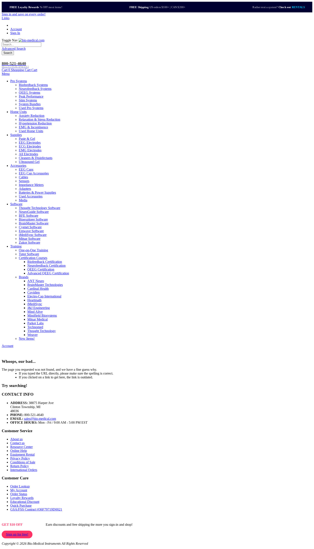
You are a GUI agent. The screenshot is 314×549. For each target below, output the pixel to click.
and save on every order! (23, 14)
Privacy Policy (20, 458)
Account (16, 29)
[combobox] (21, 44)
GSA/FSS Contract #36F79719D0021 (36, 509)
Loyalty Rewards (22, 498)
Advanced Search (14, 48)
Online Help (18, 450)
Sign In (15, 33)
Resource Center (21, 447)
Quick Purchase (21, 505)
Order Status (18, 494)
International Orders (23, 470)
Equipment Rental (22, 454)
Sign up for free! (17, 534)
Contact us (17, 443)
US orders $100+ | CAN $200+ (157, 7)
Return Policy (19, 466)
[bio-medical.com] (31, 40)
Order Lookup (20, 486)
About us (16, 439)
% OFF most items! (36, 7)
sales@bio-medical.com (40, 418)
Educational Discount (24, 502)
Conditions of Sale (22, 462)
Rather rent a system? (278, 7)
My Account (18, 490)
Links (5, 18)
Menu (6, 74)
